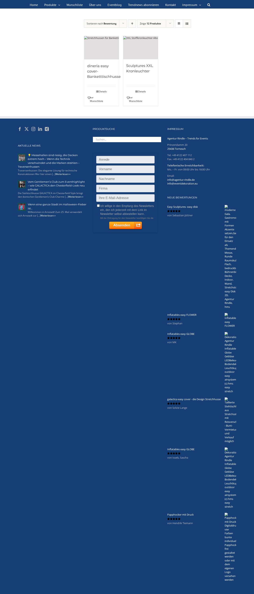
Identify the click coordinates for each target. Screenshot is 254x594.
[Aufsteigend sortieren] (132, 23)
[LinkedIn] (40, 129)
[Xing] (47, 129)
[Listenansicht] (187, 23)
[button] (208, 4)
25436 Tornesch (176, 149)
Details (103, 91)
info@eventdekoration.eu (182, 183)
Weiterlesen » (62, 174)
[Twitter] (27, 129)
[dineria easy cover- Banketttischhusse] (101, 47)
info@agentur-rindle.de (181, 180)
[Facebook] (20, 129)
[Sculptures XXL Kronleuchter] (140, 47)
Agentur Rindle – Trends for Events (187, 138)
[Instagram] (33, 129)
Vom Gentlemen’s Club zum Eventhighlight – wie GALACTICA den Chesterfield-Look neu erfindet (56, 185)
